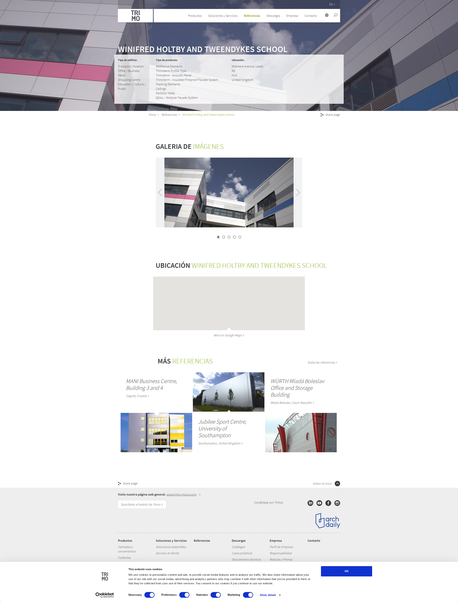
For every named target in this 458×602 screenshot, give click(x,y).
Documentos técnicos (246, 559)
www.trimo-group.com (181, 494)
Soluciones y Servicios (171, 540)
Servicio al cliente (167, 553)
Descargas (239, 540)
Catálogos (238, 547)
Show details (268, 594)
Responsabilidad (281, 553)
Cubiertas (124, 557)
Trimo (152, 115)
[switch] (184, 595)
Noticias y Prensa (281, 559)
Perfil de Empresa (281, 547)
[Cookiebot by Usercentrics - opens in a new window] (104, 595)
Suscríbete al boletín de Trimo (141, 504)
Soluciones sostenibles (171, 547)
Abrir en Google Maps (228, 335)
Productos (125, 540)
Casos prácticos (242, 553)
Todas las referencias (321, 362)
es (331, 4)
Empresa (276, 540)
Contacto (314, 540)
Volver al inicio (323, 483)
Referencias (252, 16)
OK (347, 571)
